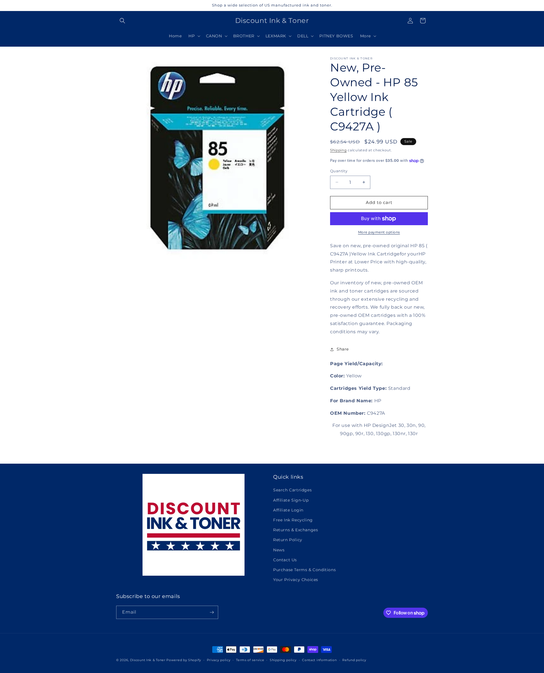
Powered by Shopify (183, 660)
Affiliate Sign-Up (291, 500)
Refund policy (354, 660)
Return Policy (287, 539)
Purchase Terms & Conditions (304, 569)
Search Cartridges (292, 490)
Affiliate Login (288, 510)
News (278, 549)
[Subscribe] (211, 612)
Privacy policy (219, 660)
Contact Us (285, 559)
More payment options (379, 232)
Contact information (319, 660)
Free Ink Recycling (293, 520)
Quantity (338, 171)
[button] (122, 20)
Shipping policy (283, 660)
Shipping (338, 150)
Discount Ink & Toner (147, 660)
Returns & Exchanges (295, 529)
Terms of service (250, 660)
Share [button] (343, 349)
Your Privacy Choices (295, 579)
